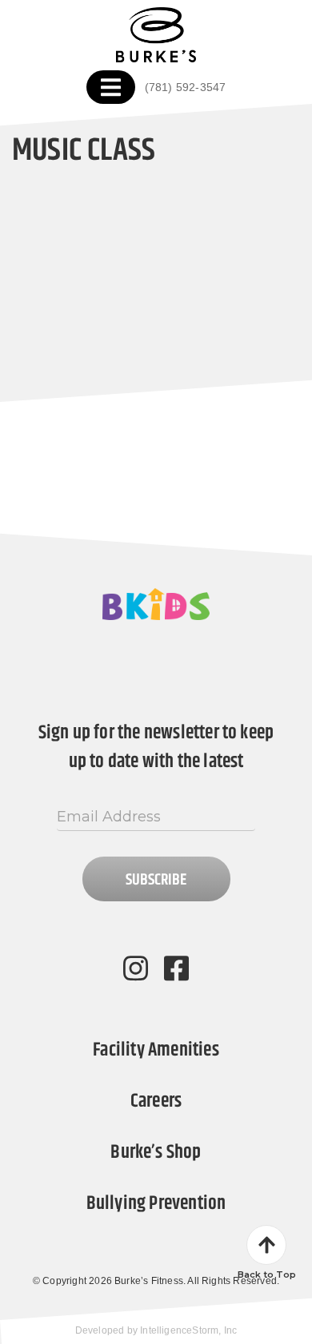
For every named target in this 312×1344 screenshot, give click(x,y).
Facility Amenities (155, 1050)
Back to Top (267, 1274)
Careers (156, 1101)
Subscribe (156, 880)
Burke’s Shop (155, 1152)
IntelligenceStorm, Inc (188, 1330)
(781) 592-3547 (185, 87)
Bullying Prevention (156, 1203)
